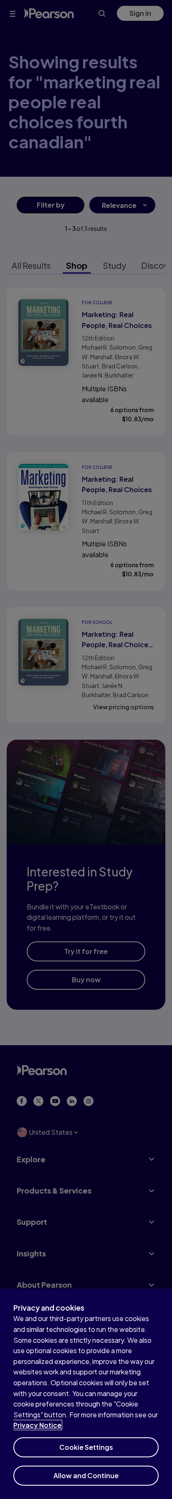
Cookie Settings (86, 1447)
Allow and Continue (86, 1475)
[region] (86, 1394)
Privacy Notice (37, 1425)
